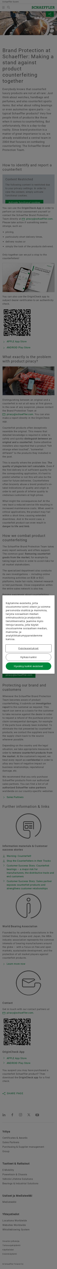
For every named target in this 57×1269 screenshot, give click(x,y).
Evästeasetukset (28, 648)
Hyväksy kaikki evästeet (28, 666)
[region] (28, 634)
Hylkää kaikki (28, 657)
